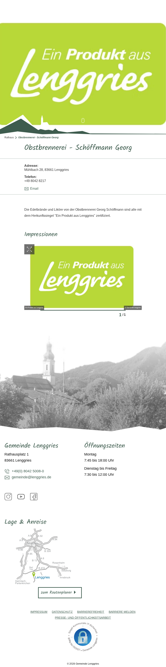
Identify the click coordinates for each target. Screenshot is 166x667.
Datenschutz (62, 611)
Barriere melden (122, 611)
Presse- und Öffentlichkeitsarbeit (83, 617)
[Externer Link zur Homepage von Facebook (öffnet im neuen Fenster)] (34, 496)
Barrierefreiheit (90, 611)
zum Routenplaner (56, 592)
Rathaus (9, 137)
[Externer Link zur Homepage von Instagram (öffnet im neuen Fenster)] (8, 496)
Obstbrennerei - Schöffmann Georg (38, 137)
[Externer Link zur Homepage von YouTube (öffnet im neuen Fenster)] (21, 496)
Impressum (38, 611)
